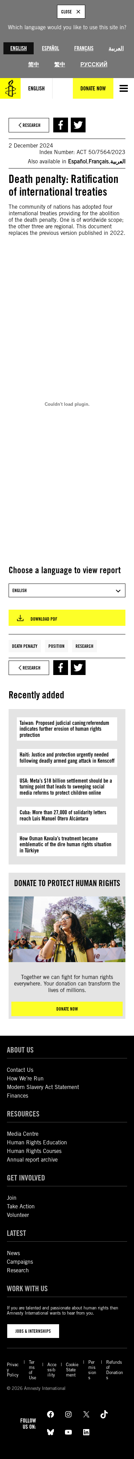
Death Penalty (24, 646)
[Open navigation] (123, 88)
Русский (94, 64)
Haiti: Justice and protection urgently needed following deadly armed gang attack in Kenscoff (67, 757)
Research (84, 646)
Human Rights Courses (34, 1151)
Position (56, 646)
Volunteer (18, 1215)
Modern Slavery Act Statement (43, 1087)
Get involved (26, 1177)
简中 (33, 64)
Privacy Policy (13, 1370)
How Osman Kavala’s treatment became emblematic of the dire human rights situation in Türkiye (65, 844)
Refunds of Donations (114, 1370)
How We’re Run (25, 1078)
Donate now (67, 1009)
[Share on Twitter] (78, 125)
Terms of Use (32, 1370)
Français (83, 48)
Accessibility (51, 1370)
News (13, 1253)
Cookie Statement (72, 1370)
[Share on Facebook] (60, 125)
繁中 (59, 64)
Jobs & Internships (33, 1331)
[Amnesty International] (10, 88)
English (18, 48)
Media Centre (22, 1134)
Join (11, 1198)
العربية (116, 48)
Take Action (21, 1206)
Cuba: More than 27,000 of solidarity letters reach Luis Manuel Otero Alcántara (63, 815)
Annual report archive (32, 1159)
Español (50, 48)
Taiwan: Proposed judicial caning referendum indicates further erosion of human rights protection (64, 729)
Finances (17, 1095)
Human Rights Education (37, 1142)
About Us (20, 1049)
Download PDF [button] (44, 619)
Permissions (92, 1370)
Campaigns (20, 1262)
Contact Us (20, 1070)
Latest (16, 1233)
